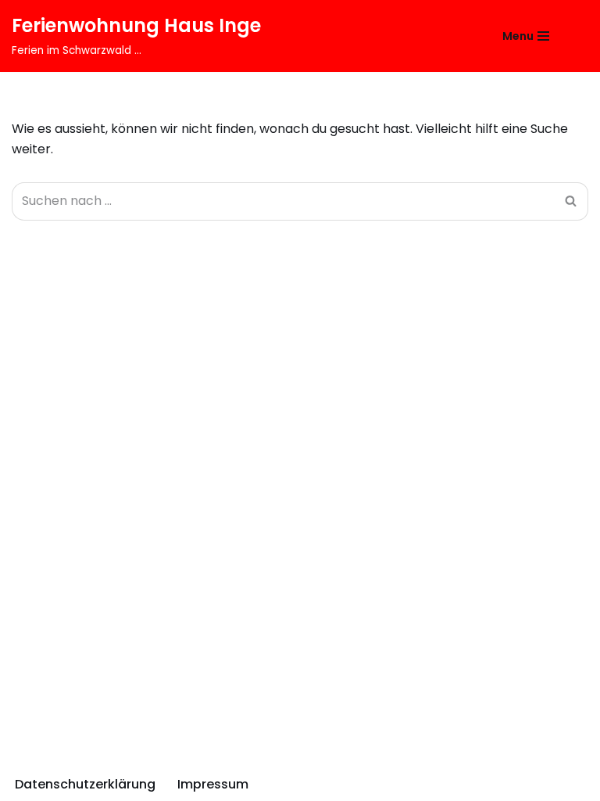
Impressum (212, 784)
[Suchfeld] (574, 36)
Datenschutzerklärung (85, 784)
